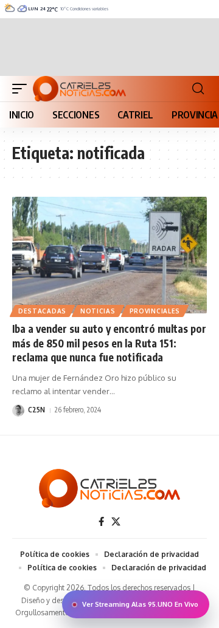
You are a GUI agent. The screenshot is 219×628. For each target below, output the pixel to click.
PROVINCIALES (155, 311)
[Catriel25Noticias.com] (79, 88)
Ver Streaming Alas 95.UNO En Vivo (140, 604)
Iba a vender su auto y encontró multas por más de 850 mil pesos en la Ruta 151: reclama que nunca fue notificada (109, 343)
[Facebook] (101, 522)
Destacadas (42, 311)
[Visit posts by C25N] (18, 410)
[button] (22, 88)
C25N (36, 409)
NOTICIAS (98, 311)
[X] (115, 522)
